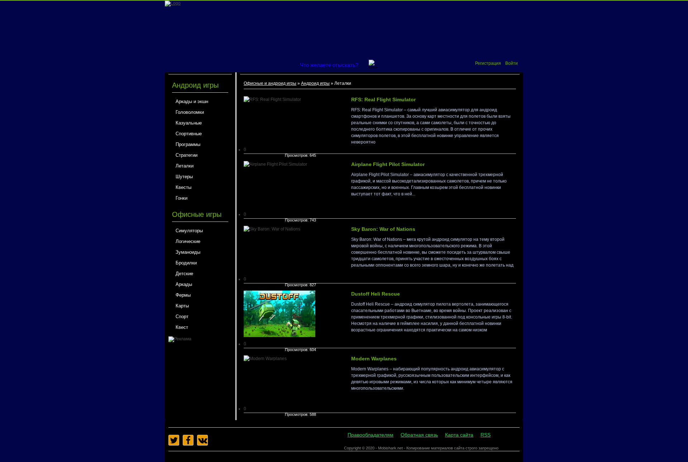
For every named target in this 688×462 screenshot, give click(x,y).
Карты (182, 305)
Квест (182, 327)
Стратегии (186, 155)
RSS (486, 435)
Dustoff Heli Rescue (375, 294)
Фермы (183, 295)
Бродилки (186, 263)
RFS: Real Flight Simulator (383, 99)
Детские (184, 273)
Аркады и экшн (192, 101)
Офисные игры (196, 214)
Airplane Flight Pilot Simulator (388, 164)
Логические (188, 241)
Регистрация (488, 63)
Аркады (184, 284)
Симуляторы (189, 230)
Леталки (185, 166)
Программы (188, 144)
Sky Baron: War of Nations (383, 229)
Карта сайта (459, 435)
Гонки (181, 198)
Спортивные (189, 133)
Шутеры (184, 176)
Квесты (183, 187)
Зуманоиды (188, 252)
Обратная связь (419, 435)
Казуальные (189, 123)
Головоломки (190, 112)
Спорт (182, 316)
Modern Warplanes (374, 358)
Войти (511, 63)
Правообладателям (370, 435)
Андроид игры (195, 85)
